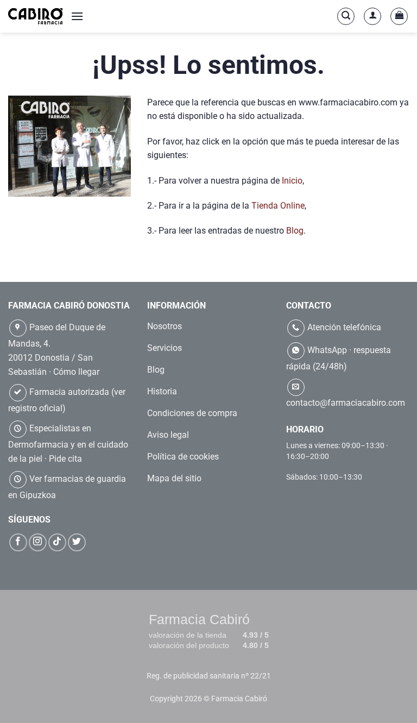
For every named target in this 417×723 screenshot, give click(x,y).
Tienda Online (278, 205)
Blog (295, 230)
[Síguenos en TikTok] (57, 542)
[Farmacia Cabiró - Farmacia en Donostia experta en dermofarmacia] (35, 16)
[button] (77, 16)
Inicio (292, 180)
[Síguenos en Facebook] (18, 542)
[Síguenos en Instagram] (38, 542)
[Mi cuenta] (372, 16)
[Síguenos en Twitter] (77, 542)
